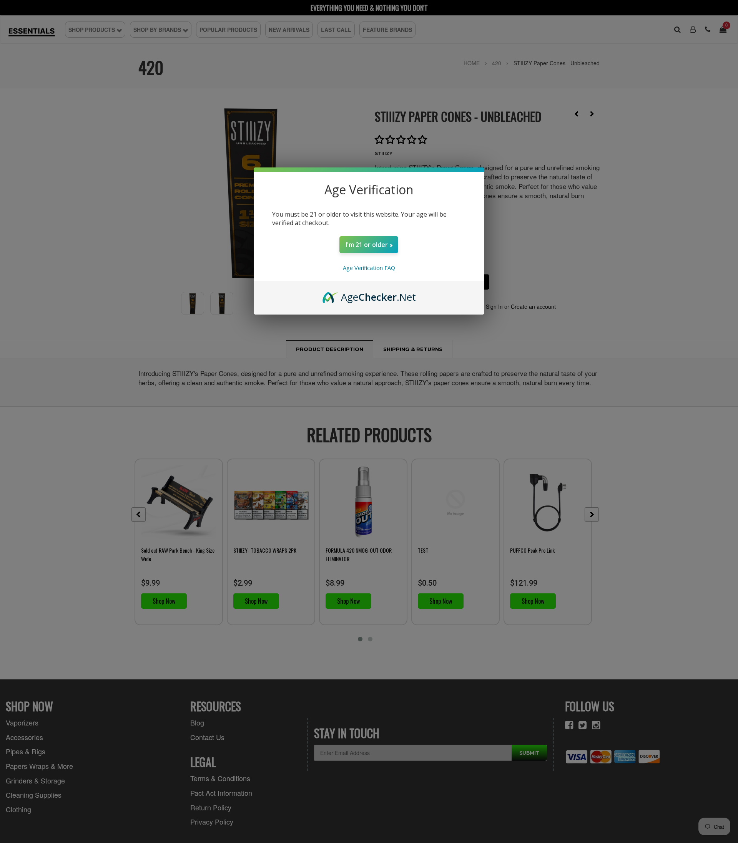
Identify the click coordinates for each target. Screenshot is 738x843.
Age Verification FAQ (369, 268)
